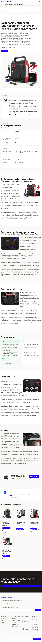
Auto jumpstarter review (26, 619)
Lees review (4, 532)
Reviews (6, 4)
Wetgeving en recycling (16, 620)
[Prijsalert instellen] (11, 528)
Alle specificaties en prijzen (34, 478)
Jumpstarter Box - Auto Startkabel (20, 523)
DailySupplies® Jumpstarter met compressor (5, 523)
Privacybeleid (14, 630)
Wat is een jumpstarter (15, 624)
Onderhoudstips (14, 618)
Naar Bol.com (5, 528)
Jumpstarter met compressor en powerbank (7, 551)
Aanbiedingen (3, 616)
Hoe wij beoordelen (15, 628)
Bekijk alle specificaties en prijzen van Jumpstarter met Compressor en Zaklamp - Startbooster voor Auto (22, 115)
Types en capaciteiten (15, 626)
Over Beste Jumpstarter (16, 616)
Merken (2, 620)
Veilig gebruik (14, 622)
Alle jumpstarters (4, 618)
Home (2, 4)
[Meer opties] (31, 639)
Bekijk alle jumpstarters (20, 585)
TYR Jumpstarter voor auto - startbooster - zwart (34, 523)
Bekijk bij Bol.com (33, 476)
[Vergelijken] (3, 530)
